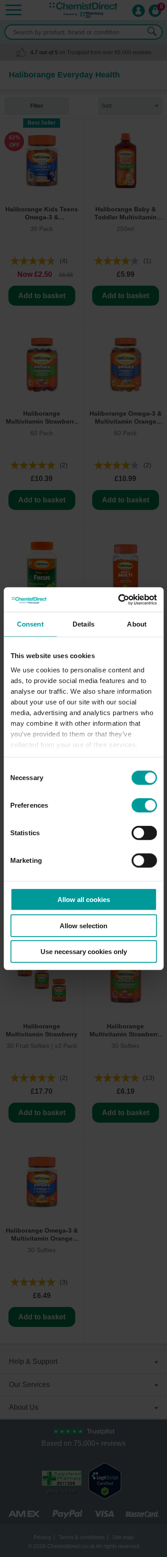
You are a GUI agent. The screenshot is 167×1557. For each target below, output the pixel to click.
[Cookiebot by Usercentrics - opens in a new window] (119, 599)
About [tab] (137, 624)
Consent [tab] (30, 624)
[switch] (144, 805)
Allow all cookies (83, 899)
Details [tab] (83, 624)
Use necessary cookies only (84, 951)
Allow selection (83, 925)
